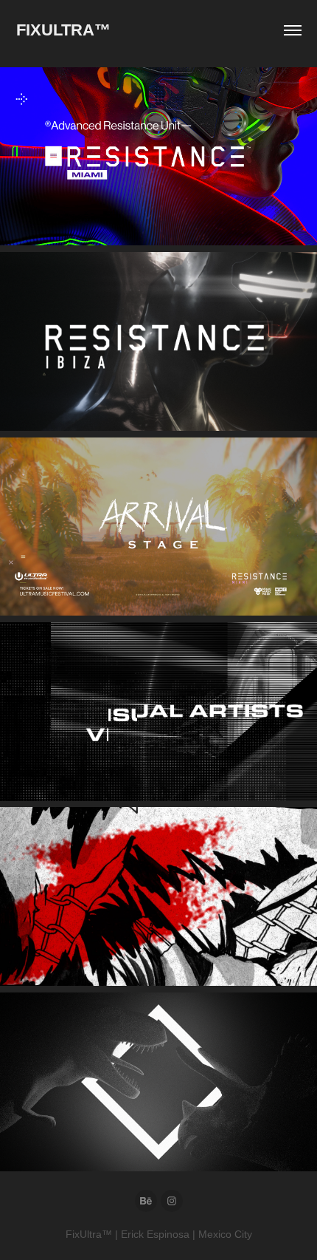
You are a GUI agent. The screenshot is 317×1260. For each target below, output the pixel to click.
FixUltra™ (63, 30)
